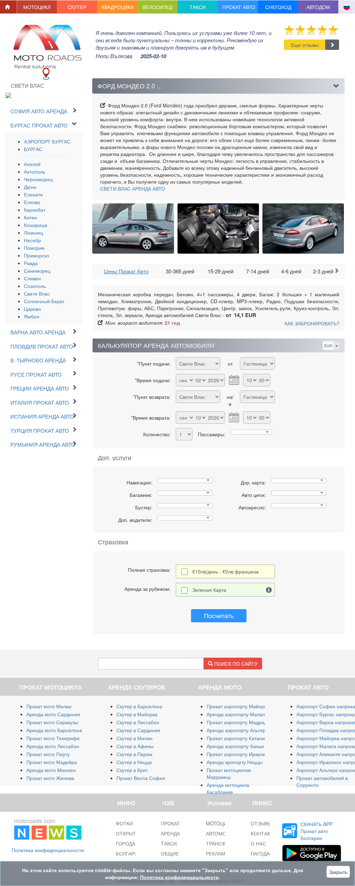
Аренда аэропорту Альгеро (237, 730)
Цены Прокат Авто (126, 271)
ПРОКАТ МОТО (178, 823)
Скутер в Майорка (136, 714)
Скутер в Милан (134, 738)
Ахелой (32, 163)
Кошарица (35, 224)
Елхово (32, 202)
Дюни (30, 186)
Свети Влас (37, 293)
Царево (32, 308)
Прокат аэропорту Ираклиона (240, 754)
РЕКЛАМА (217, 853)
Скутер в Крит (132, 769)
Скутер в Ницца (134, 761)
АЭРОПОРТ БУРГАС (47, 141)
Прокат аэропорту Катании (237, 738)
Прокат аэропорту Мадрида (238, 722)
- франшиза (225, 571)
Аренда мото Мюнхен (51, 769)
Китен (30, 217)
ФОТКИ (124, 823)
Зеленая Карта (209, 589)
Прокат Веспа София (140, 777)
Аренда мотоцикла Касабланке (228, 788)
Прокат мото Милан (48, 706)
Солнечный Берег (44, 301)
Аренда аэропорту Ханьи (235, 746)
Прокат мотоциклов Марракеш (229, 773)
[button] (37, 7)
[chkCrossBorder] (269, 590)
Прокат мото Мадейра (51, 761)
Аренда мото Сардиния (53, 714)
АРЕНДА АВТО (132, 188)
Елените (33, 194)
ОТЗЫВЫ (261, 823)
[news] (47, 827)
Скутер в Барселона (139, 706)
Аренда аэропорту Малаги (237, 714)
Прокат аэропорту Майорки (238, 706)
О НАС (258, 843)
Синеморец (37, 270)
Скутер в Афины (135, 746)
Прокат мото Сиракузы (52, 722)
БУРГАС (33, 149)
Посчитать (219, 615)
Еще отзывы (305, 44)
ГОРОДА (125, 843)
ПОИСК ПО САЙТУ (235, 663)
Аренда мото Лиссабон (52, 746)
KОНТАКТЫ (264, 833)
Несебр (32, 240)
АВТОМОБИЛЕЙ (224, 833)
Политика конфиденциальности (48, 849)
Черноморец (38, 179)
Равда (31, 263)
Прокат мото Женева (50, 777)
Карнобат (34, 209)
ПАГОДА (260, 853)
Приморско (36, 255)
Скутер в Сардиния (138, 730)
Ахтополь (34, 171)
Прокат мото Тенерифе (53, 738)
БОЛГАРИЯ (128, 853)
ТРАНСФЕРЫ (221, 843)
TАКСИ (169, 843)
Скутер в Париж (134, 754)
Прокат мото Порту (48, 754)
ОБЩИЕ (170, 853)
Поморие (34, 247)
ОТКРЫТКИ (129, 833)
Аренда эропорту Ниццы (234, 761)
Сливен (32, 278)
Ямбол (31, 316)
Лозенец (33, 232)
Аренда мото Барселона (54, 730)
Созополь (35, 285)
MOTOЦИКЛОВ (223, 823)
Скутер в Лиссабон (137, 722)
